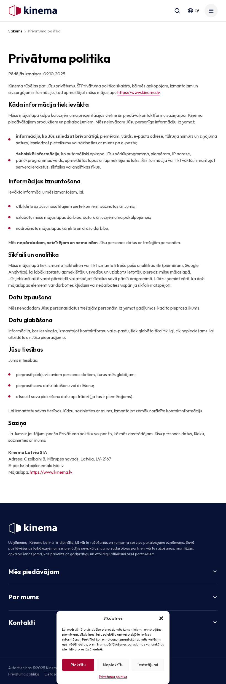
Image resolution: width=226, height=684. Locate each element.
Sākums (15, 31)
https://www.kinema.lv (138, 92)
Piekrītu (78, 664)
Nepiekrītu (113, 664)
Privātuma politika (113, 677)
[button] (161, 618)
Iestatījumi (148, 664)
